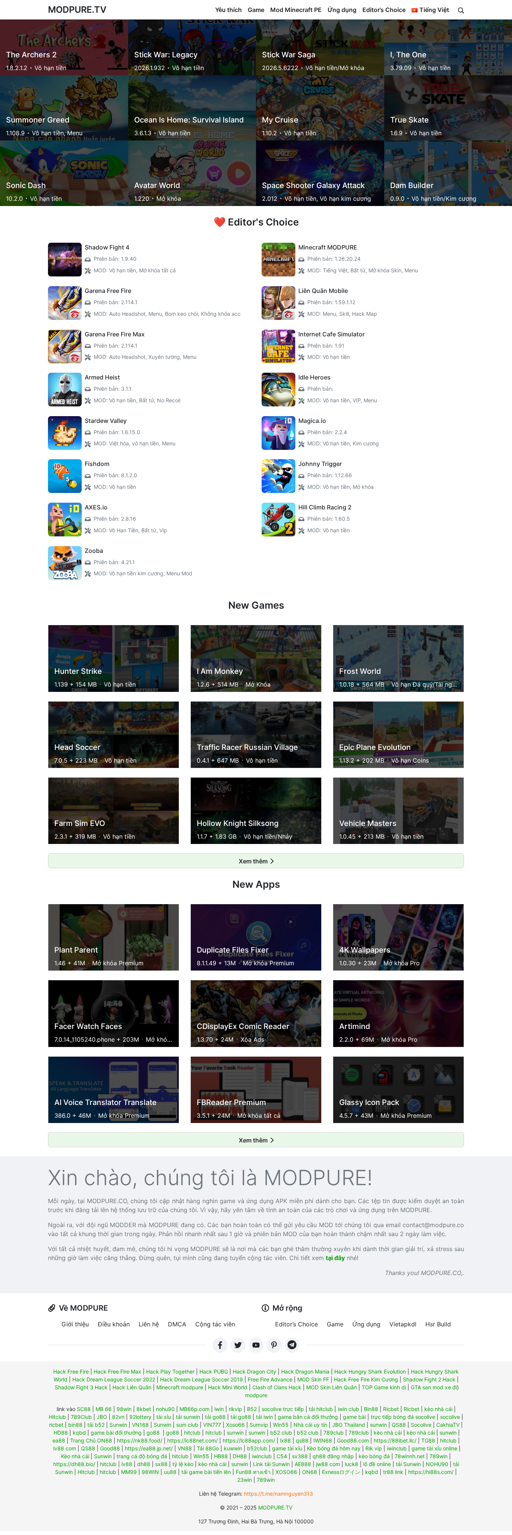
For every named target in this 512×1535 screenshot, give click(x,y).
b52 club (281, 1432)
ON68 (309, 1472)
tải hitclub (321, 1409)
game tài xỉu (287, 1448)
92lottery (140, 1417)
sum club (187, 1425)
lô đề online (377, 1464)
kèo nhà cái (438, 1409)
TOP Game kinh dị (384, 1387)
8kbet (143, 1409)
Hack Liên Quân (131, 1387)
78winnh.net (410, 1456)
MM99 (129, 1472)
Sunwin (118, 1425)
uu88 (170, 1472)
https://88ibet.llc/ (395, 1440)
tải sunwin (188, 1417)
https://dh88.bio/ (74, 1464)
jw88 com (328, 1464)
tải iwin (264, 1417)
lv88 (126, 1464)
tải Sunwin (408, 1464)
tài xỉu (163, 1417)
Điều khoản (114, 1324)
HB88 (221, 1456)
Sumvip (259, 1425)
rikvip (235, 1409)
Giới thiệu (75, 1324)
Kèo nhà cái (75, 1456)
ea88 (58, 1440)
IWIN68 (322, 1440)
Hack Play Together (170, 1371)
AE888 (303, 1464)
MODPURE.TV (77, 9)
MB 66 (104, 1409)
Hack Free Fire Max (117, 1371)
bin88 (75, 1425)
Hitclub (57, 1417)
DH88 (240, 1456)
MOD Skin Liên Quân (331, 1387)
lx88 (285, 1440)
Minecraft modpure (179, 1387)
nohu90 (165, 1409)
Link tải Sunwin (271, 1464)
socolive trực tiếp (283, 1409)
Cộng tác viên (215, 1324)
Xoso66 (235, 1425)
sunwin (378, 1425)
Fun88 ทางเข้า (253, 1472)
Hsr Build (438, 1324)
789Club (81, 1417)
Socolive (421, 1425)
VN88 (185, 1448)
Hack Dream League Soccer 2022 (113, 1379)
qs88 (302, 1440)
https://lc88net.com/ (192, 1440)
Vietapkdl (402, 1324)
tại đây (335, 1258)
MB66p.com (195, 1409)
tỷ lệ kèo (182, 1464)
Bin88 (371, 1409)
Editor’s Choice (384, 9)
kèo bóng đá (374, 1456)
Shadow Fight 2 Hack (429, 1379)
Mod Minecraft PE (296, 9)
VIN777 (212, 1425)
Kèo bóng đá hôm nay (334, 1448)
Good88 (110, 1448)
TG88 (428, 1440)
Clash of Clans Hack (276, 1387)
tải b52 (96, 1425)
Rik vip (373, 1448)
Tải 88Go (208, 1448)
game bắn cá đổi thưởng (308, 1417)
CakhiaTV (448, 1425)
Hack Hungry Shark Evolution (370, 1371)
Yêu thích (228, 9)
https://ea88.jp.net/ (149, 1448)
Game (256, 9)
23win (244, 1480)
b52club (257, 1448)
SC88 (84, 1409)
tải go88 (215, 1417)
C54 (282, 1456)
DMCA (177, 1324)
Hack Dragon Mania (305, 1371)
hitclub (192, 1432)
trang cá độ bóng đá (142, 1456)
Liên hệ (149, 1324)
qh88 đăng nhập (333, 1456)
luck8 (351, 1464)
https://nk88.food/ (139, 1440)
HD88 (61, 1432)
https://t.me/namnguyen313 (278, 1493)
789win (439, 1456)
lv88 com (64, 1448)
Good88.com (353, 1440)
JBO (102, 1417)
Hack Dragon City (254, 1371)
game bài (354, 1417)
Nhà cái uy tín (310, 1425)
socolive (450, 1417)
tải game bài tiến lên (206, 1472)
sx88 (161, 1464)
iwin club (348, 1409)
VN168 (140, 1425)
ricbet (56, 1425)
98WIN (150, 1472)
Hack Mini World (227, 1387)
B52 (252, 1409)
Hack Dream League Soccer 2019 (201, 1379)
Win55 (281, 1425)
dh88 (143, 1464)
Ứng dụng (342, 9)
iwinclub (397, 1448)
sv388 (300, 1456)
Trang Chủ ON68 (91, 1440)
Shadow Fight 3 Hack (81, 1387)
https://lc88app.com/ (249, 1440)
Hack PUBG (213, 1371)
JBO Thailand (348, 1425)
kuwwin (233, 1448)
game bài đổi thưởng (116, 1432)
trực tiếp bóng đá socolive (403, 1417)
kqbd (79, 1432)
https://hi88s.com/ (431, 1472)
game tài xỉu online (434, 1448)
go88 (153, 1432)
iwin (219, 1409)
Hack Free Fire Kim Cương (366, 1379)
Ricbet (391, 1409)
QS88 (399, 1425)
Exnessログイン (341, 1472)
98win (124, 1409)
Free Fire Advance (270, 1379)
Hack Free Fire (71, 1371)
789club (333, 1432)
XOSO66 (286, 1472)
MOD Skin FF (313, 1379)
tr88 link (393, 1472)
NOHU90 (437, 1464)
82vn (118, 1417)
